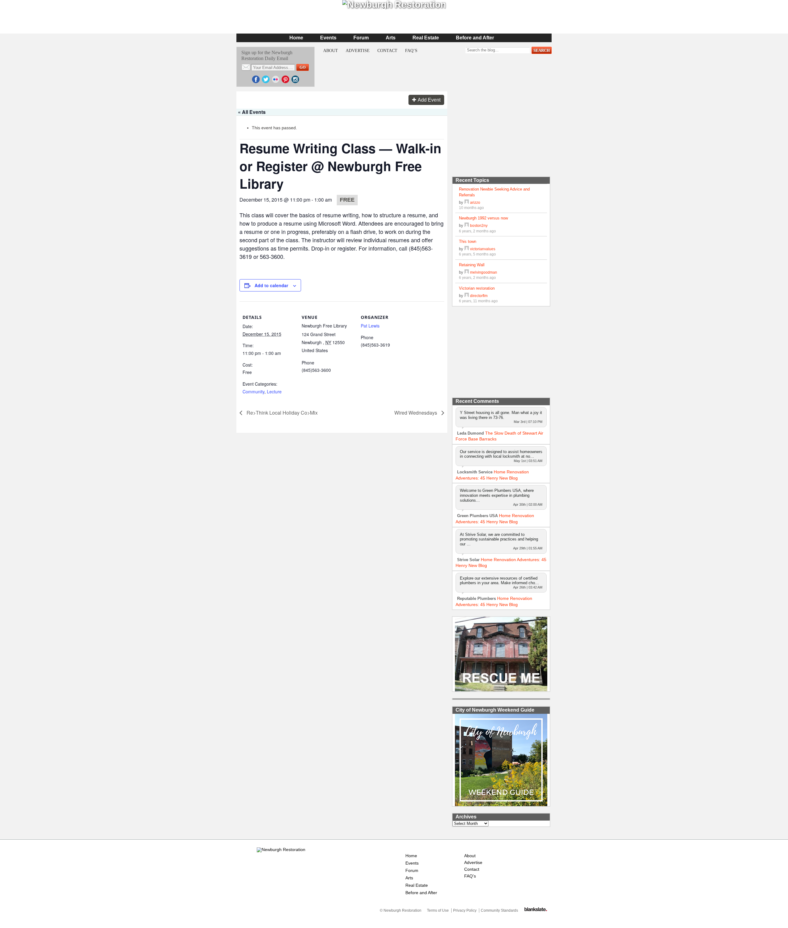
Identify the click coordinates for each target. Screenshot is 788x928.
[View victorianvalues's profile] (466, 249)
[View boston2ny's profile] (466, 225)
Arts (391, 37)
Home (296, 37)
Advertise (358, 50)
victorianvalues (482, 249)
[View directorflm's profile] (466, 295)
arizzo (475, 202)
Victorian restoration (477, 288)
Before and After (475, 37)
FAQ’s (411, 50)
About (330, 50)
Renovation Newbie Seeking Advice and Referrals (494, 192)
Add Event (429, 99)
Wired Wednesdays (416, 412)
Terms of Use (438, 910)
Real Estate (425, 37)
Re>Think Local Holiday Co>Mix (281, 412)
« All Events (252, 111)
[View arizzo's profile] (466, 202)
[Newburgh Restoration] (281, 849)
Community (253, 391)
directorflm (479, 296)
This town (467, 241)
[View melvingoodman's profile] (466, 272)
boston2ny (479, 225)
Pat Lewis (370, 326)
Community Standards (499, 910)
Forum (361, 37)
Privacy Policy (464, 910)
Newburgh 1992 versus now (483, 218)
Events (328, 37)
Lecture (274, 391)
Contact (387, 50)
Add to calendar (271, 285)
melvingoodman (483, 272)
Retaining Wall (471, 265)
